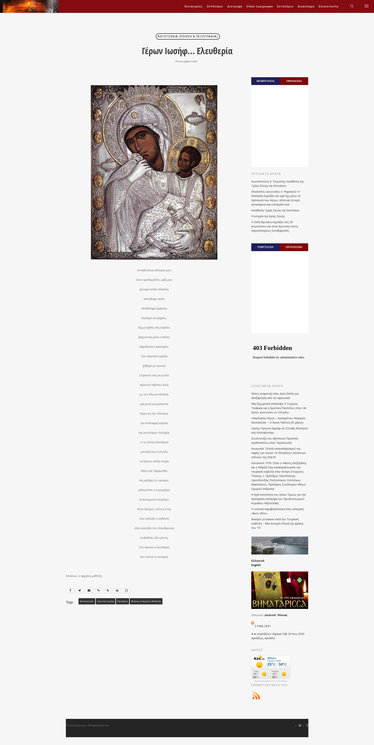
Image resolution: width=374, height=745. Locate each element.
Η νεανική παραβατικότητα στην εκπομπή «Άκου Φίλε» (277, 511)
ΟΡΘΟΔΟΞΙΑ (294, 81)
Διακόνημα (306, 6)
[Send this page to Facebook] (70, 590)
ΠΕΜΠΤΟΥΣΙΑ (265, 81)
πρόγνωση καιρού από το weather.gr (270, 681)
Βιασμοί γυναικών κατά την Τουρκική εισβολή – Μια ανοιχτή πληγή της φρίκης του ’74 (277, 523)
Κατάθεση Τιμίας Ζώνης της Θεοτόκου (275, 210)
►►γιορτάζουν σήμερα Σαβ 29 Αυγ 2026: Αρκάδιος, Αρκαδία (278, 636)
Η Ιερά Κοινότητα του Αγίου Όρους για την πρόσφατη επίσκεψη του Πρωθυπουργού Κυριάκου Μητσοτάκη (278, 499)
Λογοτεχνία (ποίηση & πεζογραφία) (188, 36)
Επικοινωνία (328, 6)
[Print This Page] (117, 590)
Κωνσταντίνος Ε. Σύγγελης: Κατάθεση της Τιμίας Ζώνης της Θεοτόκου (277, 184)
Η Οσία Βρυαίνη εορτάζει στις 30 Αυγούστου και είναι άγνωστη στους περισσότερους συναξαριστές (274, 226)
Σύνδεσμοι (215, 6)
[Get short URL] (98, 590)
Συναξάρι (263, 626)
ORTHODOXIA (294, 247)
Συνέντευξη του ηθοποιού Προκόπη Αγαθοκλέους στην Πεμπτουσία (274, 441)
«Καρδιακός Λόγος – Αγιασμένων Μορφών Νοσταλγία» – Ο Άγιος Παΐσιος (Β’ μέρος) (278, 420)
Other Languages (259, 6)
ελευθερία (122, 601)
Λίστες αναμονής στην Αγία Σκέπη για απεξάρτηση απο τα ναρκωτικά (275, 396)
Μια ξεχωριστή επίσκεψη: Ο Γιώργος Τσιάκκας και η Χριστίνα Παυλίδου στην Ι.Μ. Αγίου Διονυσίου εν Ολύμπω (279, 408)
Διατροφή (234, 6)
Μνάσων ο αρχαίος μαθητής (146, 601)
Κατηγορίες (193, 6)
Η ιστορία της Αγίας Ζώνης (268, 216)
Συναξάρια (285, 6)
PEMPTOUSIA (265, 247)
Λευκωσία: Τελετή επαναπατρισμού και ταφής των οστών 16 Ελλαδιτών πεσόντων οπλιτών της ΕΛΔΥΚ (278, 453)
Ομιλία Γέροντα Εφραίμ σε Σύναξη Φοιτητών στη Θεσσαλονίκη (279, 430)
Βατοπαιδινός (87, 601)
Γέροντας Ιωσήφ (105, 601)
